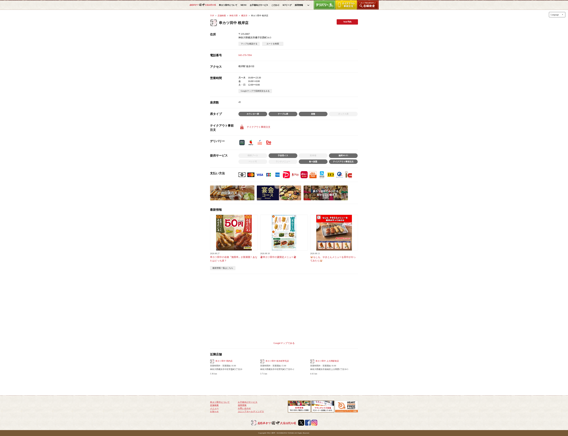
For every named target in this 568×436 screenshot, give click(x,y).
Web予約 (347, 22)
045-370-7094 (245, 55)
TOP (212, 16)
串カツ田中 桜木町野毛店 (277, 361)
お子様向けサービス (248, 402)
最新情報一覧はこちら (222, 268)
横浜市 (244, 16)
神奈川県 (233, 16)
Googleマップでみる (284, 343)
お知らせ (214, 411)
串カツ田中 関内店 (224, 361)
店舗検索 (222, 16)
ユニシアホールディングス (251, 411)
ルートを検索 (273, 44)
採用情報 (242, 405)
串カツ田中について (220, 402)
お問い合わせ (244, 408)
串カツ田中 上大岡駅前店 (327, 361)
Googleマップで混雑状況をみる (255, 91)
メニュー (214, 408)
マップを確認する (249, 44)
